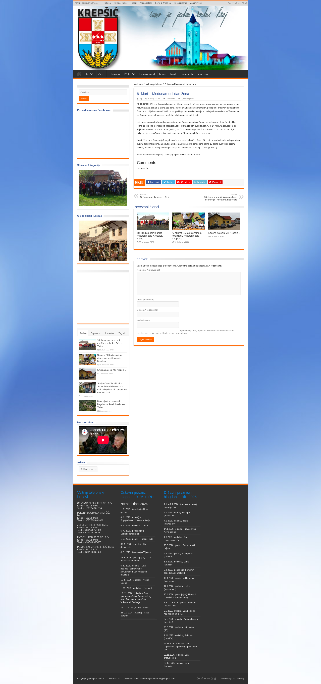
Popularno (95, 333)
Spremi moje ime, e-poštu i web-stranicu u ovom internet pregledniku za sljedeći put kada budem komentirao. (186, 331)
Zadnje (83, 333)
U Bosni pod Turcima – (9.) (154, 196)
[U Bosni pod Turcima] (103, 241)
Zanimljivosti (196, 3)
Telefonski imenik (147, 74)
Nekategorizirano (154, 84)
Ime (145, 299)
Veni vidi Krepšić (79, 73)
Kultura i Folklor (121, 3)
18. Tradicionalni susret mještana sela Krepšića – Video (151, 235)
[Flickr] (239, 3)
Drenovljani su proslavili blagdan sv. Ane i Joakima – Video (111, 404)
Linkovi (162, 74)
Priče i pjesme (180, 3)
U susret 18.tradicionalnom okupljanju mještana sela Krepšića (187, 235)
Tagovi (122, 333)
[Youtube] (246, 3)
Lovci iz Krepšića (163, 3)
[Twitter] (236, 3)
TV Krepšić (129, 74)
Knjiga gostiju (187, 74)
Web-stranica (143, 320)
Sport (134, 3)
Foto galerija (114, 74)
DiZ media (238, 678)
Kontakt (173, 74)
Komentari (109, 333)
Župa (100, 74)
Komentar (148, 270)
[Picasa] (242, 3)
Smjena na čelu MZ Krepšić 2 (224, 232)
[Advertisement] (104, 298)
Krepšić (89, 74)
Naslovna (138, 84)
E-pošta (147, 310)
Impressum (203, 74)
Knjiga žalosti (146, 3)
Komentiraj (171, 99)
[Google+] (229, 3)
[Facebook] (233, 3)
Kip (141, 99)
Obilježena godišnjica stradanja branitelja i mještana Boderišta (220, 197)
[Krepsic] (160, 38)
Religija (107, 3)
